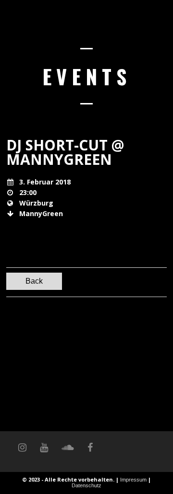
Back (34, 281)
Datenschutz (86, 485)
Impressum (133, 480)
